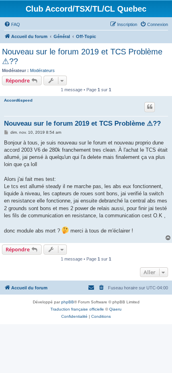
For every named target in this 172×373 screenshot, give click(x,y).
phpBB (67, 302)
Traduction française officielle (77, 309)
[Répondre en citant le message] (149, 107)
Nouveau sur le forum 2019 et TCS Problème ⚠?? (82, 56)
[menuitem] (12, 24)
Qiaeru (115, 309)
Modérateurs (42, 70)
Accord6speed (18, 100)
